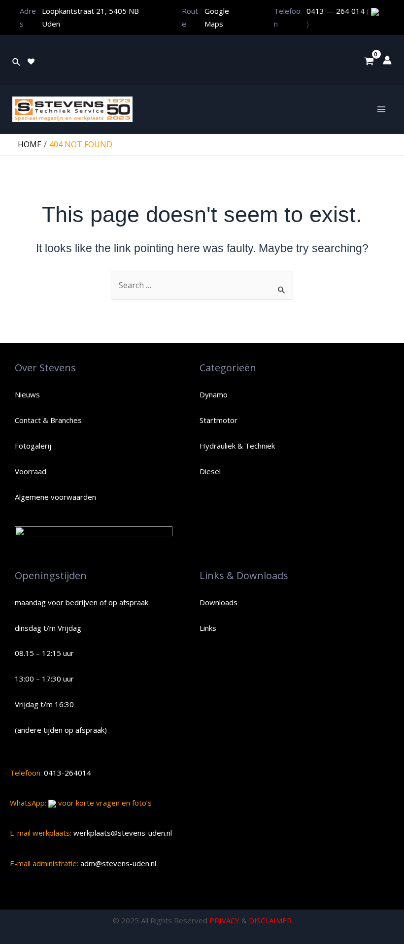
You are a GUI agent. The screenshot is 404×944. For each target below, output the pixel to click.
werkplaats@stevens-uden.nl (121, 833)
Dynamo (214, 394)
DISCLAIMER (270, 920)
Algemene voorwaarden (55, 497)
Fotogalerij (33, 446)
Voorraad (30, 471)
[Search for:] (202, 285)
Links (208, 628)
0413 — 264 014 (336, 11)
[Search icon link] (16, 60)
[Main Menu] (381, 109)
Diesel (210, 471)
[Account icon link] (387, 60)
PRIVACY (224, 920)
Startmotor (218, 420)
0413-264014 (66, 773)
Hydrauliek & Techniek (237, 446)
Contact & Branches (48, 420)
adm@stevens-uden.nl (117, 863)
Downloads (218, 602)
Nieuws (27, 394)
